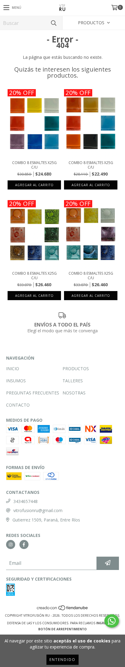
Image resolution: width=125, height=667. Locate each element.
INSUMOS (16, 381)
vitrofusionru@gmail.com (37, 510)
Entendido (62, 659)
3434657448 (25, 501)
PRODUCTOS (75, 368)
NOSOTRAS (74, 393)
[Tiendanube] (62, 609)
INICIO (12, 368)
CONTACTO (18, 405)
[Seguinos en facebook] (24, 544)
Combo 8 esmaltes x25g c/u (34, 164)
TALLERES (72, 381)
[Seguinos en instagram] (10, 544)
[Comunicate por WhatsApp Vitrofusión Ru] (111, 621)
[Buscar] (53, 23)
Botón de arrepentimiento (62, 629)
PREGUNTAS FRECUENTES (32, 393)
